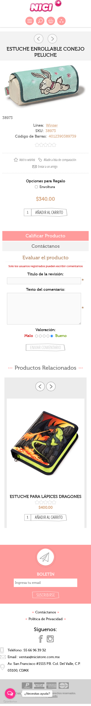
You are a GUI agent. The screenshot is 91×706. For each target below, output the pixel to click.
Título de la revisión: (45, 274)
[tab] (45, 236)
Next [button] (51, 386)
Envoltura (47, 187)
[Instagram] (50, 638)
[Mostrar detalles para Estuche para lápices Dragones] (45, 445)
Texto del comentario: (45, 289)
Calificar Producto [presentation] (45, 236)
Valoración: (46, 330)
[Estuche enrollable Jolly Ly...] (52, 38)
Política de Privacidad (46, 619)
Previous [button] (40, 386)
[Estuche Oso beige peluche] (38, 38)
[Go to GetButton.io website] (10, 701)
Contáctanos (45, 612)
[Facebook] (40, 638)
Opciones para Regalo (45, 181)
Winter (52, 125)
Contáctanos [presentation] (46, 246)
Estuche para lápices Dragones (45, 496)
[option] (46, 463)
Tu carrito (51, 21)
